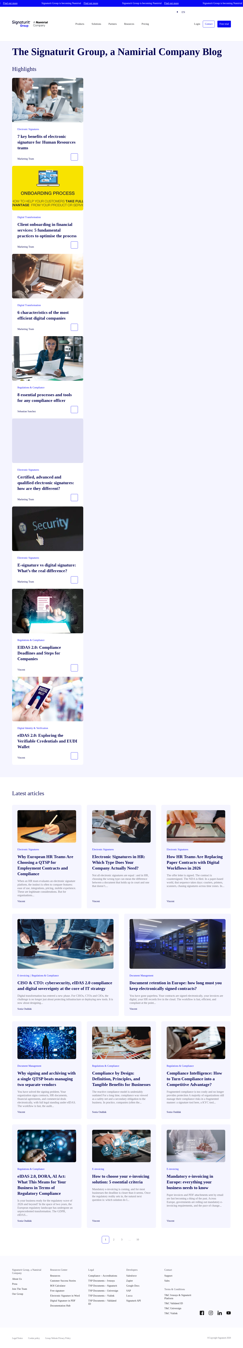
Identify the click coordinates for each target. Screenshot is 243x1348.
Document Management (141, 975)
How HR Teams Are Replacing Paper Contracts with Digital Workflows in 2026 (195, 862)
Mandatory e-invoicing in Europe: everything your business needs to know (190, 1182)
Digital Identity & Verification (32, 728)
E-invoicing (23, 975)
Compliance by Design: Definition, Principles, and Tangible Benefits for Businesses (121, 1079)
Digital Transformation (29, 217)
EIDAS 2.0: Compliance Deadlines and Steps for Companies (39, 653)
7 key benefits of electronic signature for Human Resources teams (46, 142)
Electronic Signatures (28, 129)
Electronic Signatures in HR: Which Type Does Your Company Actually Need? (118, 862)
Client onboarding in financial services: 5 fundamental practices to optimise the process (46, 230)
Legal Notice (17, 1338)
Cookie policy (34, 1338)
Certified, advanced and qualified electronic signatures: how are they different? (45, 483)
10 (137, 1239)
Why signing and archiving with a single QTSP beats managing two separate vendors (46, 1079)
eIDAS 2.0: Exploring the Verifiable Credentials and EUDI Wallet (47, 741)
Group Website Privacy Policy (58, 1338)
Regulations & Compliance (30, 387)
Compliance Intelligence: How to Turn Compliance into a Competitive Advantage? (194, 1079)
